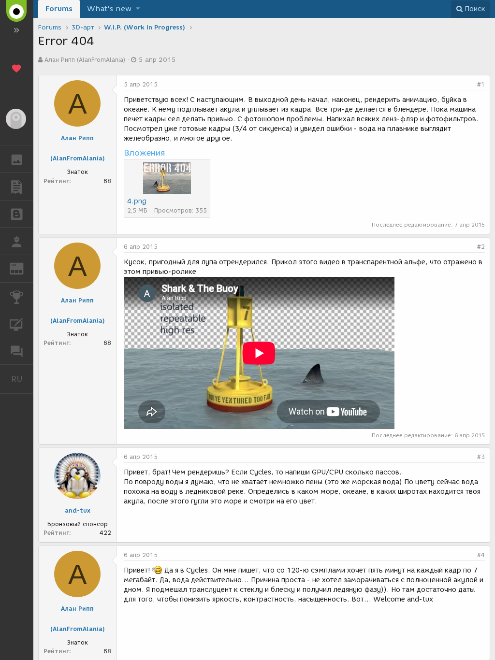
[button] (138, 9)
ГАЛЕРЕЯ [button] (16, 158)
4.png (136, 201)
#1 (481, 84)
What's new (109, 8)
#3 (481, 456)
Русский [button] (22, 379)
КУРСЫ (16, 323)
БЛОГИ (16, 214)
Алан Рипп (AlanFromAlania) (84, 59)
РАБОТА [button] (16, 241)
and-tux (77, 510)
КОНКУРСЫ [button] (16, 296)
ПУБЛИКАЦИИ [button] (16, 186)
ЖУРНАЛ (22, 268)
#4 (481, 555)
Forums (59, 8)
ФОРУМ (16, 350)
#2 (481, 246)
